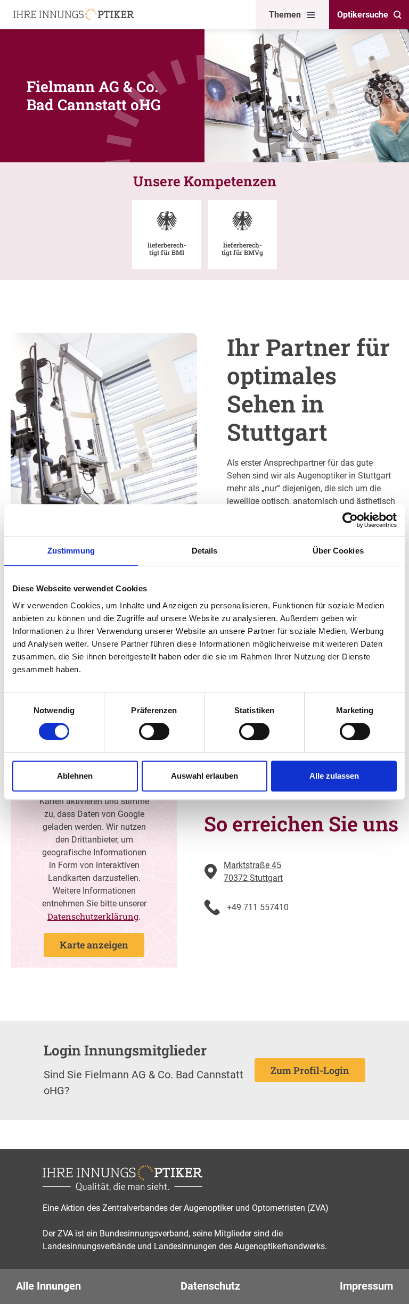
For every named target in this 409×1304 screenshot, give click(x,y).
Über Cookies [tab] (338, 550)
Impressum (366, 1286)
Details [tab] (205, 550)
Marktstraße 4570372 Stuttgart (253, 871)
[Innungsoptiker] (73, 15)
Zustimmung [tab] (71, 550)
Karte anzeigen (94, 944)
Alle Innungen (48, 1286)
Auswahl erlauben (204, 775)
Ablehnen (75, 775)
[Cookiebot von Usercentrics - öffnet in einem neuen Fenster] (350, 520)
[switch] (154, 731)
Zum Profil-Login (310, 1070)
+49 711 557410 (258, 907)
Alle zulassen (334, 775)
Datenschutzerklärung (92, 916)
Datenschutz (210, 1286)
